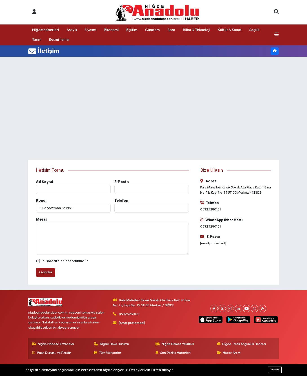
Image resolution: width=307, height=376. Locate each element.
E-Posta (121, 182)
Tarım (36, 40)
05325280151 (129, 314)
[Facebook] (214, 308)
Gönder (45, 272)
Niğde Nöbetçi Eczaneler (56, 344)
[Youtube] (246, 308)
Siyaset (91, 30)
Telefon (121, 200)
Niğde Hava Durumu (114, 344)
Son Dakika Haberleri (175, 352)
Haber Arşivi (231, 352)
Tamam (274, 369)
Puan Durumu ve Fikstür (54, 352)
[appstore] (210, 319)
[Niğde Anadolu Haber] (157, 12)
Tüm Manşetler (110, 352)
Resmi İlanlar (59, 40)
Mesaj (41, 219)
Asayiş (72, 30)
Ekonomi (111, 30)
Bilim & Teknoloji (196, 30)
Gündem (152, 30)
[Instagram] (230, 308)
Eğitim (131, 30)
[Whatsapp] (254, 308)
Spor (171, 30)
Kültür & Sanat (230, 30)
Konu (40, 200)
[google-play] (238, 319)
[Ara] (276, 12)
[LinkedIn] (238, 308)
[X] (222, 308)
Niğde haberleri (45, 30)
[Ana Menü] (276, 35)
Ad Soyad (44, 182)
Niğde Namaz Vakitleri (178, 344)
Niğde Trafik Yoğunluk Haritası (244, 344)
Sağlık (254, 30)
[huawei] (266, 319)
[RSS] (262, 308)
